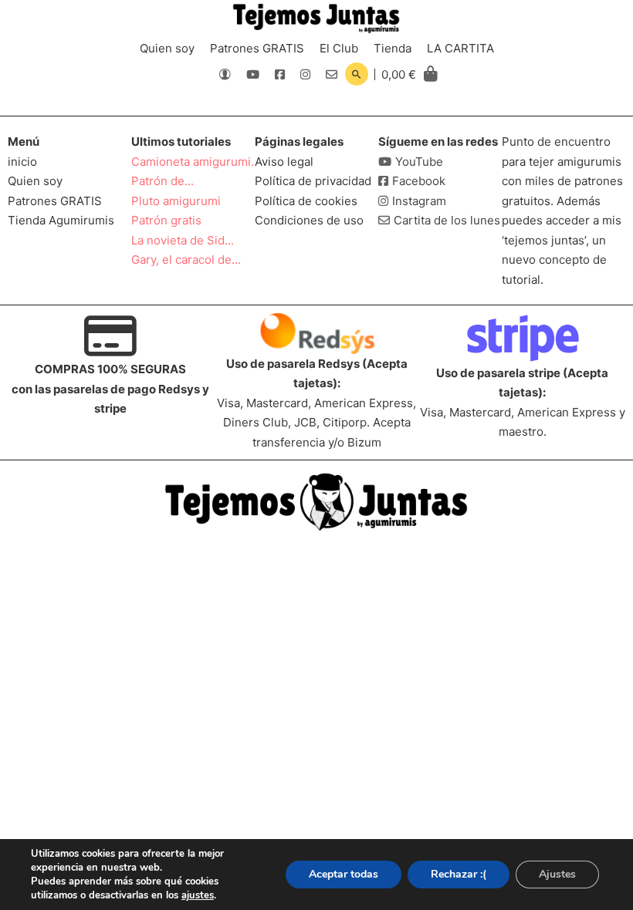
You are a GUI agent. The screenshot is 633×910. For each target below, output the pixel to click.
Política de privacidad (313, 181)
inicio (22, 161)
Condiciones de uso (309, 220)
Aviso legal (284, 161)
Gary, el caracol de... (186, 259)
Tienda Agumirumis (61, 220)
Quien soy (167, 48)
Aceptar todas (343, 874)
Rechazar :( (458, 874)
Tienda (392, 48)
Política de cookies (306, 201)
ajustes (197, 895)
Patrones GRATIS (257, 48)
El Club (339, 48)
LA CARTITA (460, 48)
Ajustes (557, 874)
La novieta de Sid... (182, 240)
